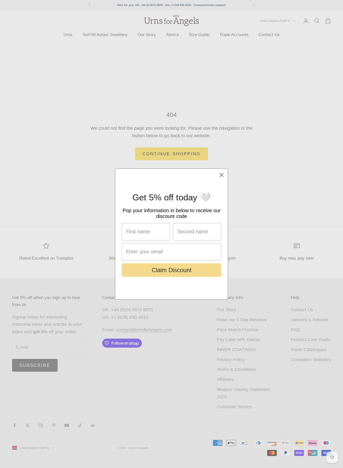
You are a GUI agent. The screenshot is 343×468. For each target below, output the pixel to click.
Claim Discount (172, 270)
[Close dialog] (221, 175)
